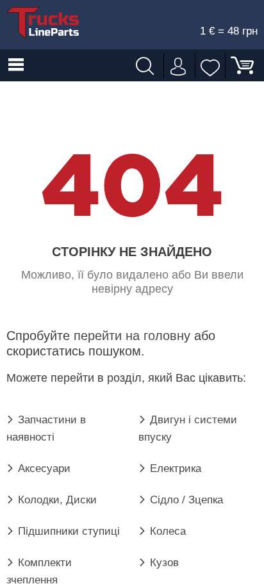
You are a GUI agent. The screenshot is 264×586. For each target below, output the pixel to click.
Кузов (164, 563)
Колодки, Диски (57, 500)
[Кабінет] (177, 65)
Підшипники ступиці (69, 531)
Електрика (175, 468)
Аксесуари (44, 468)
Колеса (168, 531)
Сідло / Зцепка (186, 500)
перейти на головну (132, 336)
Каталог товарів (16, 65)
